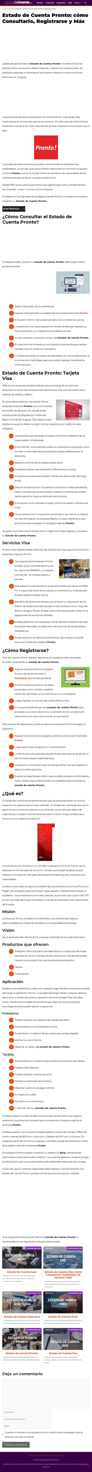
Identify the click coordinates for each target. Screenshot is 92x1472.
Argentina (60, 3)
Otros (77, 3)
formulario (21, 678)
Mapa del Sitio (39, 1455)
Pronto (48, 615)
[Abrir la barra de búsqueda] (85, 2)
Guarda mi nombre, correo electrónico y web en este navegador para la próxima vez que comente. (44, 1434)
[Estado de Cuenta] (18, 2)
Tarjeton (61, 1455)
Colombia (49, 3)
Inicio (5, 9)
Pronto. (84, 313)
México (40, 3)
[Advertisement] (46, 44)
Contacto (31, 1455)
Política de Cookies (51, 1455)
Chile (70, 3)
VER (22, 209)
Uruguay (11, 9)
